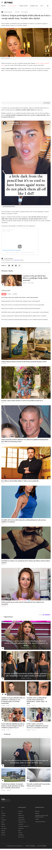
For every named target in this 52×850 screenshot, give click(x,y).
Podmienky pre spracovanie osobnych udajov (41, 816)
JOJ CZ (2, 817)
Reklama (37, 811)
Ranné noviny (21, 819)
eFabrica (44, 845)
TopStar (3, 826)
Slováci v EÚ (21, 837)
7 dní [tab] (9, 294)
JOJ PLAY (3, 813)
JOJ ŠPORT (3, 815)
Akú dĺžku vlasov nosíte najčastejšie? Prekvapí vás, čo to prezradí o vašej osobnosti (25, 312)
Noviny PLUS (21, 815)
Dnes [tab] (4, 294)
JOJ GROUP (3, 819)
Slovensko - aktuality (23, 826)
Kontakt (37, 813)
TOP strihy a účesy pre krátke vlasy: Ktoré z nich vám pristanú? (19, 297)
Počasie (3, 834)
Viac (41, 5)
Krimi (19, 830)
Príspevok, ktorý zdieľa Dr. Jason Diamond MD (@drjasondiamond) (19, 252)
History (3, 832)
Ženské (3, 824)
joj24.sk (20, 813)
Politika (20, 832)
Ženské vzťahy (23, 5)
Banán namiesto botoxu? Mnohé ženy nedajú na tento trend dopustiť (20, 301)
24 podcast (20, 824)
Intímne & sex (34, 5)
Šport (2, 822)
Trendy (3, 5)
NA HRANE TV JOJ (21, 822)
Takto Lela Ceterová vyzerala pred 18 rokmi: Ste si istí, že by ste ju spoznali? (22, 305)
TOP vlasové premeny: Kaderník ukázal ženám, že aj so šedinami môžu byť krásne (24, 319)
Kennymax (33, 845)
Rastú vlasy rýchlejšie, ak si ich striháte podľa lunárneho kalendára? (20, 308)
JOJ (2, 811)
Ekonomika (20, 834)
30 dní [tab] (15, 294)
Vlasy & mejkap (12, 5)
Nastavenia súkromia (40, 821)
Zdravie (3, 830)
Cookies (37, 819)
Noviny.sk (20, 811)
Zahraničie (20, 828)
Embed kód (48, 102)
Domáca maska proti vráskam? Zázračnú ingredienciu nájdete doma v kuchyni (23, 316)
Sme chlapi (3, 828)
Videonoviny (21, 817)
